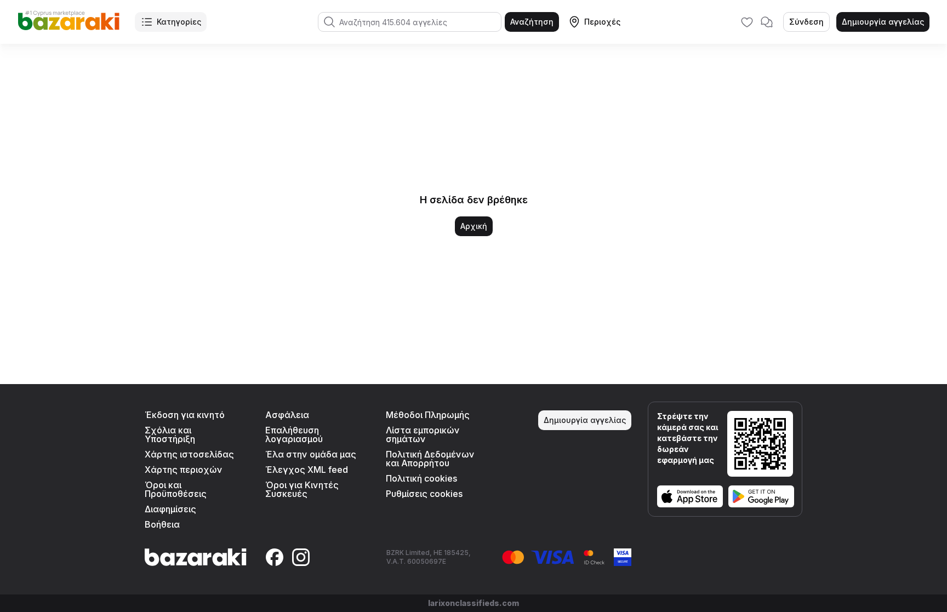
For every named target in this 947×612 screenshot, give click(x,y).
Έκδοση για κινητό (185, 414)
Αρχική (473, 226)
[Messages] (767, 22)
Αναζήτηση (532, 21)
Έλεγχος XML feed (306, 469)
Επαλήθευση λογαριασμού (294, 434)
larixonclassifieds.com (473, 603)
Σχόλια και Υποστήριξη (170, 434)
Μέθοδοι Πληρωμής (428, 414)
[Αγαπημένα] (747, 22)
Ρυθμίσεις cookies (424, 493)
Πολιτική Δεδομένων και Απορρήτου (430, 458)
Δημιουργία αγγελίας (883, 21)
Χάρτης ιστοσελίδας (189, 454)
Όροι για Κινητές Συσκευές (302, 489)
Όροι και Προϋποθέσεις (176, 489)
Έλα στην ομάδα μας (310, 454)
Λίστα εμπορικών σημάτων (423, 434)
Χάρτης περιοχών (184, 469)
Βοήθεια (162, 524)
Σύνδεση (806, 21)
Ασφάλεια (287, 414)
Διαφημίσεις (170, 509)
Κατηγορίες (179, 21)
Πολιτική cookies (421, 478)
